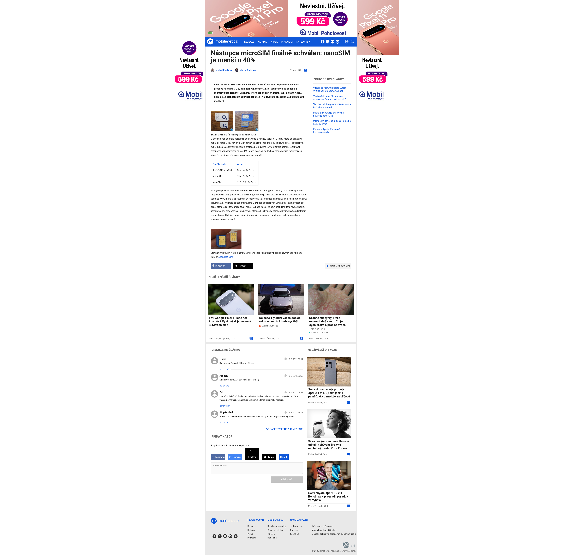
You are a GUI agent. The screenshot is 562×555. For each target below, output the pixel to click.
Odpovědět (225, 369)
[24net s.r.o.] (349, 547)
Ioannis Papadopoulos (219, 338)
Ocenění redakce (275, 530)
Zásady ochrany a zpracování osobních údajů (334, 534)
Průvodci (287, 42)
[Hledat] (352, 42)
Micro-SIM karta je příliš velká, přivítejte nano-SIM (328, 114)
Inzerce (271, 534)
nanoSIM (345, 265)
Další (283, 457)
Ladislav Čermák (266, 338)
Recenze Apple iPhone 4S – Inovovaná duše (327, 131)
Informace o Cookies (322, 526)
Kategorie (302, 41)
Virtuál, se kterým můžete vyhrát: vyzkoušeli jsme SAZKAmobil (329, 89)
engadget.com (225, 257)
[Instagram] (337, 42)
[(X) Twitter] (327, 42)
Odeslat (287, 479)
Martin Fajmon (316, 338)
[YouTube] (332, 42)
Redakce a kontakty (277, 526)
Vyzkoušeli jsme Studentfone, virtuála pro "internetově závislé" (329, 97)
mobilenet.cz (296, 526)
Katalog (262, 42)
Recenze (249, 42)
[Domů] (222, 42)
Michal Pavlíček (315, 402)
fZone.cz (294, 534)
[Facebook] (323, 42)
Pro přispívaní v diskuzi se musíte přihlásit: (230, 445)
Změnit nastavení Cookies (324, 530)
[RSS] (236, 537)
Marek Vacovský (315, 506)
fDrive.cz (294, 530)
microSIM (335, 265)
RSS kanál (272, 537)
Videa (274, 42)
